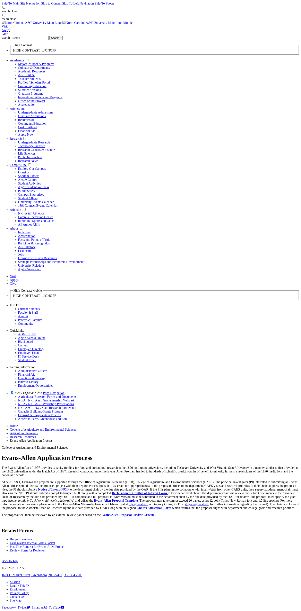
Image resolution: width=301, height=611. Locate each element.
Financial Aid (26, 131)
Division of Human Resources (37, 258)
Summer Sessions (29, 90)
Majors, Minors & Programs (36, 64)
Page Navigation (53, 393)
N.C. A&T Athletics (31, 213)
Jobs (21, 254)
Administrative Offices (32, 371)
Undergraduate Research (34, 142)
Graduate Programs (30, 93)
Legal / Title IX (20, 585)
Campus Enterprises (31, 194)
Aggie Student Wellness (33, 187)
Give (5, 34)
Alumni (23, 316)
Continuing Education (32, 86)
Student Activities (29, 183)
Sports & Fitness (28, 176)
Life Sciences (26, 153)
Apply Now (26, 134)
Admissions (17, 108)
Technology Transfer (31, 146)
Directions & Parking (31, 378)
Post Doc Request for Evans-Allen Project (37, 546)
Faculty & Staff (28, 312)
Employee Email (29, 352)
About (14, 228)
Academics (17, 60)
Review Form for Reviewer (27, 550)
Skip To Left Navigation (78, 3)
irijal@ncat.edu (138, 504)
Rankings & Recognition (34, 243)
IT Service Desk (28, 356)
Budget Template (21, 539)
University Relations (31, 265)
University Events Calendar (36, 202)
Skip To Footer (104, 3)
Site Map (16, 600)
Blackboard (25, 341)
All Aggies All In (29, 224)
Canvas (23, 345)
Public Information (30, 157)
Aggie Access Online (31, 338)
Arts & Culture (27, 179)
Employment (18, 589)
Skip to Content (51, 3)
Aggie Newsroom (29, 269)
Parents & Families (30, 320)
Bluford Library (28, 382)
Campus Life (18, 165)
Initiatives (24, 232)
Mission (15, 582)
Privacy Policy (19, 593)
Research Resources (23, 437)
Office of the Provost (31, 101)
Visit (5, 26)
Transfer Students (29, 78)
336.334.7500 (73, 575)
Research (16, 138)
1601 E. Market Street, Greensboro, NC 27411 (32, 575)
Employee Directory (31, 349)
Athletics (15, 209)
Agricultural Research (24, 433)
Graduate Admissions (32, 116)
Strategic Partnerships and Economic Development (51, 262)
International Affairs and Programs (40, 97)
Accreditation (26, 104)
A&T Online (26, 75)
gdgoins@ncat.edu (197, 504)
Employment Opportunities (35, 385)
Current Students (29, 309)
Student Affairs (27, 198)
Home (14, 426)
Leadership (25, 250)
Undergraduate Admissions (35, 112)
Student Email (27, 360)
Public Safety (26, 191)
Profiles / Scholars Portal (34, 82)
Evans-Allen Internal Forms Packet (32, 543)
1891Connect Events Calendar (38, 205)
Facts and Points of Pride (34, 239)
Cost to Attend (27, 127)
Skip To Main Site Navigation (21, 3)
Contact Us (17, 596)
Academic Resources (31, 71)
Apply (6, 30)
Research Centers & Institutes (37, 149)
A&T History (26, 247)
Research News (28, 161)
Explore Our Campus (32, 168)
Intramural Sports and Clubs (36, 220)
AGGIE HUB (27, 334)
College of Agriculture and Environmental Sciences (43, 429)
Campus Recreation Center (35, 217)
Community (25, 323)
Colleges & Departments (34, 67)
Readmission (26, 120)
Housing (23, 172)
